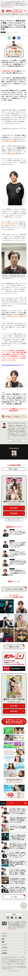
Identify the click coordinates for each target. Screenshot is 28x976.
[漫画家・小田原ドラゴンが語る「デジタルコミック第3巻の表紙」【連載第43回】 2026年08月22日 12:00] (7, 635)
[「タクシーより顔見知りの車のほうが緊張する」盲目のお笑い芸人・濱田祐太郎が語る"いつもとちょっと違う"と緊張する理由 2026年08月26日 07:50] (7, 606)
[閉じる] (26, 4)
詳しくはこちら (9, 6)
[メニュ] (25, 11)
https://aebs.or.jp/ (12, 928)
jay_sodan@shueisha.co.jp (11, 365)
